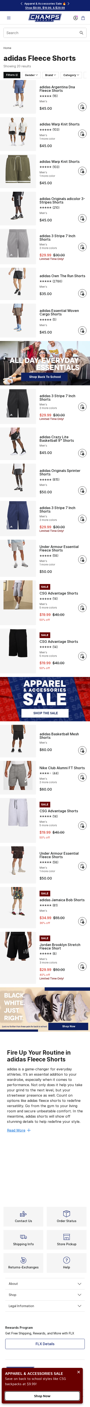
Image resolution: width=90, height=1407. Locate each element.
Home (7, 48)
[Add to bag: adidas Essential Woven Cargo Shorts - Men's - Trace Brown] (82, 330)
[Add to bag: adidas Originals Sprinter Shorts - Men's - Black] (82, 490)
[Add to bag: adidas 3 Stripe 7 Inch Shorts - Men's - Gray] (82, 247)
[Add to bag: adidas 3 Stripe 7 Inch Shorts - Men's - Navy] (82, 519)
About (13, 1283)
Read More (16, 1130)
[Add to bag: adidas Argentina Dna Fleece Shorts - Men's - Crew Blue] (82, 107)
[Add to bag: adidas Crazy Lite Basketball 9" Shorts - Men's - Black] (82, 453)
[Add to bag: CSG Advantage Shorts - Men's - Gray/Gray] (82, 608)
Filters (10, 75)
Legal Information (21, 1306)
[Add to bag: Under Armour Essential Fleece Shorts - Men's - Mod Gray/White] (82, 559)
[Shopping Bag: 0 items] (83, 17)
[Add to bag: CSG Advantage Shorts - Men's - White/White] (82, 825)
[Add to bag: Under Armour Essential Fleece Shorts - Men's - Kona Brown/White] (82, 866)
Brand (49, 75)
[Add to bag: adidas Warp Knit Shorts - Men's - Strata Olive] (82, 171)
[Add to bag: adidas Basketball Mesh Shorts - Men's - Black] (82, 750)
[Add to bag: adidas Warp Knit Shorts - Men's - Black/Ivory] (82, 134)
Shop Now (42, 1396)
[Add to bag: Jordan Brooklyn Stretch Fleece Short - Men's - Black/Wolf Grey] (82, 966)
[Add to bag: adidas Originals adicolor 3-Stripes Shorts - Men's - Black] (82, 218)
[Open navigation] (8, 17)
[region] (45, 5)
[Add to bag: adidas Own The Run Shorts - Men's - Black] (82, 293)
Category (69, 75)
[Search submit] (81, 33)
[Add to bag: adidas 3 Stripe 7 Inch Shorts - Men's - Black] (82, 407)
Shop (12, 1295)
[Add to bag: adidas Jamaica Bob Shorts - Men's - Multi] (82, 921)
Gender (30, 75)
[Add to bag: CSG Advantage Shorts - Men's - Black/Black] (82, 656)
